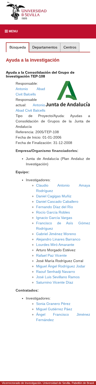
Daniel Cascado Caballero (57, 201)
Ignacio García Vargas (54, 218)
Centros (69, 47)
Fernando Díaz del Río (54, 207)
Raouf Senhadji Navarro (55, 272)
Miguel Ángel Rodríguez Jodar (60, 266)
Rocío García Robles (53, 212)
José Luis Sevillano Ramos (58, 277)
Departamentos (44, 47)
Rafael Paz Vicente (51, 255)
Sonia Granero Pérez (53, 304)
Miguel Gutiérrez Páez (54, 309)
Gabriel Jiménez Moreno (56, 234)
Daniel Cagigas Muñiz (53, 196)
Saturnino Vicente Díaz (54, 282)
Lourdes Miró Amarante (55, 245)
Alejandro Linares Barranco (58, 239)
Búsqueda (17, 47)
